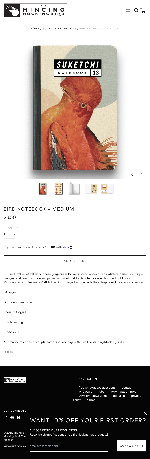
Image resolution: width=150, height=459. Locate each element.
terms (91, 400)
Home (35, 28)
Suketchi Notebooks (59, 28)
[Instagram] (5, 417)
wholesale (85, 391)
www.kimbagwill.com (93, 396)
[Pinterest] (12, 417)
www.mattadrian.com (125, 391)
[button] (136, 10)
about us (119, 396)
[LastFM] (18, 417)
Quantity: (12, 228)
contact (127, 387)
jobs (101, 391)
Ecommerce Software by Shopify (17, 446)
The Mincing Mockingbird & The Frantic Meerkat (19, 436)
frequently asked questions (97, 387)
